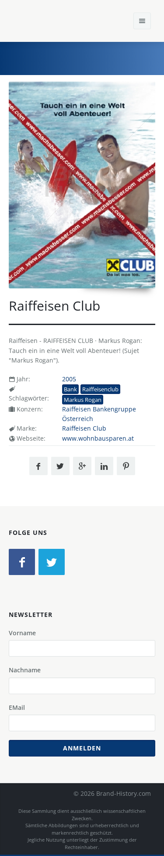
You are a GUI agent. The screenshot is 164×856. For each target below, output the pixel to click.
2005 (69, 379)
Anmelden (82, 748)
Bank (70, 389)
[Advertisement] (92, 57)
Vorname (22, 633)
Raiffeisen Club (84, 428)
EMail (17, 707)
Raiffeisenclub (100, 389)
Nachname (25, 670)
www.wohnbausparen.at (98, 438)
